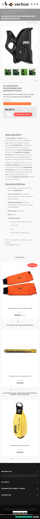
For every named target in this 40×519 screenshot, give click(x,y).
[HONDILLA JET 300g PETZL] (20, 421)
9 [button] (27, 389)
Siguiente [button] (36, 46)
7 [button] (23, 389)
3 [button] (22, 321)
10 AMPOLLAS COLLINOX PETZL (20, 376)
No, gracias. (36, 517)
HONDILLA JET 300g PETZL (20, 445)
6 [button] (21, 389)
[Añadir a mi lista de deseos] (34, 81)
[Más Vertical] (16, 4)
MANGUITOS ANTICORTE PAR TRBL (20, 308)
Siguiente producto (32, 22)
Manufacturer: (15, 82)
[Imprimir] (36, 81)
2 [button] (20, 321)
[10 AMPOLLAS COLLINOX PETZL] (20, 351)
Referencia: (5, 82)
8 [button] (25, 389)
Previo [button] (4, 46)
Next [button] (37, 72)
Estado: (5, 99)
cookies (19, 514)
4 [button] (16, 389)
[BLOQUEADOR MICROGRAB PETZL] (8, 72)
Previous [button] (3, 72)
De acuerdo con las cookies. (24, 517)
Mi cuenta (5, 482)
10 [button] (29, 389)
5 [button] (19, 389)
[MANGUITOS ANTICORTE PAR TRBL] (20, 283)
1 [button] (18, 321)
